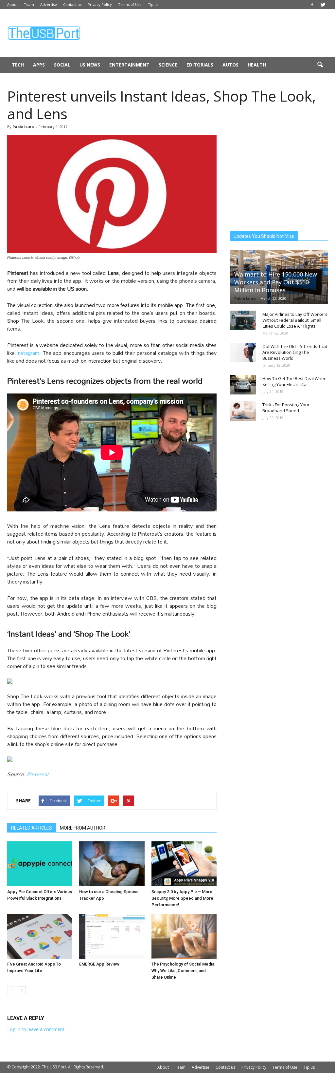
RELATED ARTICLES (31, 828)
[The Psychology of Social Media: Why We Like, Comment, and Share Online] (184, 936)
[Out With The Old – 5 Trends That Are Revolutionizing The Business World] (243, 352)
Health (257, 65)
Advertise (48, 4)
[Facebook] (312, 5)
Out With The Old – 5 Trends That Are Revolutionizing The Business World (294, 352)
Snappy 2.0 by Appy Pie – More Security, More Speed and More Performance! (182, 898)
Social (62, 65)
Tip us (153, 4)
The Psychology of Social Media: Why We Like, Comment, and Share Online (183, 971)
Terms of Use (130, 4)
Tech (18, 65)
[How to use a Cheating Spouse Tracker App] (111, 863)
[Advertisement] (208, 33)
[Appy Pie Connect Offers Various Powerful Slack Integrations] (39, 863)
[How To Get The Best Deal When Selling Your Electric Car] (243, 384)
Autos (230, 65)
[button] (320, 65)
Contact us (72, 4)
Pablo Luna (23, 126)
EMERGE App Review (99, 964)
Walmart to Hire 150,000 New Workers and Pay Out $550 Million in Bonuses (275, 282)
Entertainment (129, 65)
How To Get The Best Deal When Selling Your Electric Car (294, 381)
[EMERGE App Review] (111, 936)
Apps (39, 65)
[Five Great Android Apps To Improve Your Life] (39, 936)
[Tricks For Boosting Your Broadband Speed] (243, 411)
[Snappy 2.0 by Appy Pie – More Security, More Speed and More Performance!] (184, 863)
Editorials (199, 65)
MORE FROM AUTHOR (82, 828)
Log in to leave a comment (35, 1029)
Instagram (27, 352)
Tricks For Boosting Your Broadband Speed (285, 407)
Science (168, 65)
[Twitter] (323, 5)
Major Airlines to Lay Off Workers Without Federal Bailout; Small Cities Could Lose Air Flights (294, 320)
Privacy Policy (100, 4)
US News (89, 65)
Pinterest (38, 774)
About (12, 4)
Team (29, 4)
